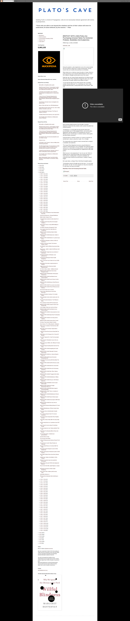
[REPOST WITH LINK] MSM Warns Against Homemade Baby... (48, 389)
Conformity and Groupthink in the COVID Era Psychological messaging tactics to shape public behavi (49, 93)
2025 (40, 167)
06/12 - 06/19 (43, 489)
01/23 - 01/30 (43, 525)
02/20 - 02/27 (43, 518)
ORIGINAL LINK (66, 45)
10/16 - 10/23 (43, 191)
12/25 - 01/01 (43, 174)
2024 (40, 169)
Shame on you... (42, 140)
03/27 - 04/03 (43, 509)
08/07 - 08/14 (43, 209)
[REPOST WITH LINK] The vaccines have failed (49, 285)
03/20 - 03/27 (43, 511)
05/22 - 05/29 (43, 495)
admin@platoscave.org (42, 570)
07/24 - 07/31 (43, 479)
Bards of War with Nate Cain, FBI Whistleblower (48, 105)
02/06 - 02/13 (43, 521)
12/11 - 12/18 (43, 177)
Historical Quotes (42, 36)
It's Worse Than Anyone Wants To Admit (48, 322)
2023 (40, 170)
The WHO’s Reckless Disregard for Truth (48, 227)
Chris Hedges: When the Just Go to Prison (48, 307)
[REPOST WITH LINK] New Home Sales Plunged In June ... (48, 271)
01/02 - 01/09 (43, 530)
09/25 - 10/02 (43, 197)
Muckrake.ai (41, 35)
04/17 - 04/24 (43, 504)
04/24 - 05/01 (43, 502)
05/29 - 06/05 (43, 493)
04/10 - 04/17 (43, 505)
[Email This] (70, 175)
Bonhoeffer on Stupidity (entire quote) (46, 85)
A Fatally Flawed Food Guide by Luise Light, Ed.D (49, 114)
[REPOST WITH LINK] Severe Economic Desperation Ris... (48, 358)
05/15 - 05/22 (43, 497)
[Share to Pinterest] (76, 175)
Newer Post (65, 181)
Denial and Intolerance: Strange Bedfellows (49, 215)
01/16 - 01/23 (43, 526)
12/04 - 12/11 (43, 179)
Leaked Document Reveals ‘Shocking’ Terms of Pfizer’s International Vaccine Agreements (48, 151)
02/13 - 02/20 (43, 519)
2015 (40, 543)
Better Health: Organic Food (46, 217)
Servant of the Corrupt (44, 436)
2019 (40, 536)
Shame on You (42, 40)
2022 (40, 172)
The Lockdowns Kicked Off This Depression (49, 302)
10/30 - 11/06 (43, 188)
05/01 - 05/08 (43, 500)
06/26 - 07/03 (43, 486)
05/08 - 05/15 (43, 498)
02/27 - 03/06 (43, 516)
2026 (40, 165)
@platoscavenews (49, 548)
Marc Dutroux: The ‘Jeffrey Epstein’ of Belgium (49, 324)
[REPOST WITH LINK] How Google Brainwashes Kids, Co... (47, 386)
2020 (40, 534)
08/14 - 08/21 (43, 207)
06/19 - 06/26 (43, 488)
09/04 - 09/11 (43, 202)
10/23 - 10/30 (43, 189)
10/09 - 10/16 (43, 193)
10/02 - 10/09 (43, 195)
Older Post (91, 181)
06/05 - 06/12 (43, 491)
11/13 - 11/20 (43, 184)
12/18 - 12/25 (43, 175)
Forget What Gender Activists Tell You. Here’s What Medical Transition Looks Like (49, 108)
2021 (40, 532)
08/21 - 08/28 (43, 205)
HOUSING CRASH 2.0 (44, 474)
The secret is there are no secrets (47, 289)
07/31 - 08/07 (43, 211)
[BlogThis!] (72, 175)
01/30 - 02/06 (43, 523)
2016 (40, 541)
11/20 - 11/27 (43, 182)
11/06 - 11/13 (43, 186)
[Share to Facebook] (75, 175)
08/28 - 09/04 (43, 204)
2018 (40, 538)
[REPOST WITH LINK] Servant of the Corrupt (49, 320)
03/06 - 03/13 (43, 514)
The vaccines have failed (45, 438)
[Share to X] (73, 175)
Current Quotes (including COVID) (46, 38)
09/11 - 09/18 (43, 200)
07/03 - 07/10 (43, 484)
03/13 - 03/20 (43, 512)
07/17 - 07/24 (43, 481)
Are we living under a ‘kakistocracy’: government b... (47, 434)
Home (78, 181)
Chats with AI (41, 41)
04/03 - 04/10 (43, 507)
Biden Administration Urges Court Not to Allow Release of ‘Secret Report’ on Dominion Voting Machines (48, 158)
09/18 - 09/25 (43, 198)
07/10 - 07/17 (43, 482)
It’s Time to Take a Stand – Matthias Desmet (49, 269)
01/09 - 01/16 (43, 528)
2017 (40, 539)
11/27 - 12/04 (43, 181)
